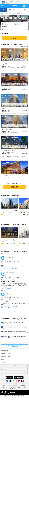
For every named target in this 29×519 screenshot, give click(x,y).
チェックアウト (19, 23)
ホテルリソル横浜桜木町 (6, 288)
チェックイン (6, 23)
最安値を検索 (14, 187)
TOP (2, 13)
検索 (14, 38)
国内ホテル (7, 13)
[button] (14, 29)
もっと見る (14, 311)
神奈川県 (13, 13)
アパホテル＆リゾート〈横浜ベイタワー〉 (10, 268)
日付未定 (5, 26)
